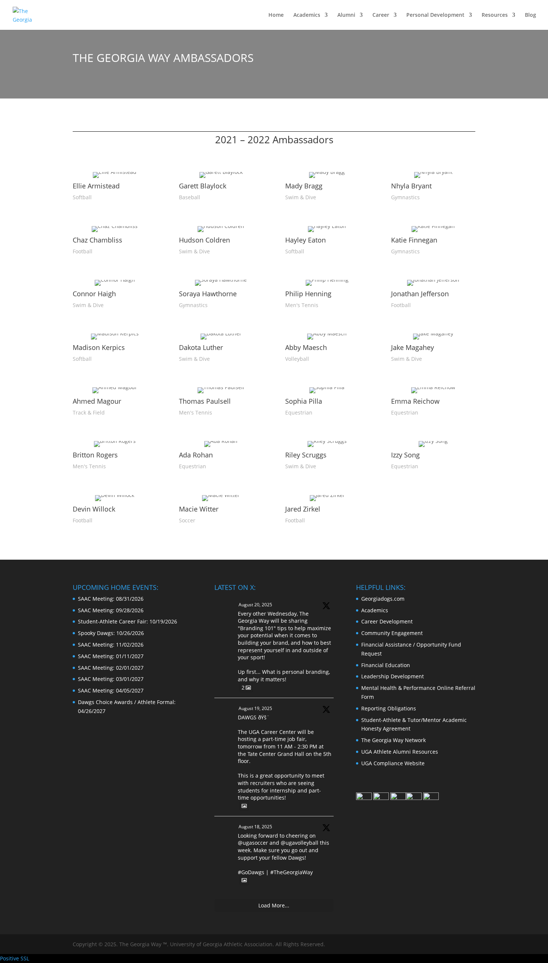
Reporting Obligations (388, 708)
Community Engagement (392, 633)
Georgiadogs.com (382, 598)
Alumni (346, 15)
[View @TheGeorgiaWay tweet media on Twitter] (244, 805)
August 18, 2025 (255, 826)
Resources (495, 15)
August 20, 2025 (255, 604)
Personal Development (435, 15)
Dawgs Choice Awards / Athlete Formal (126, 702)
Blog (530, 15)
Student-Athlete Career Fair (112, 621)
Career (380, 15)
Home (276, 15)
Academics (306, 15)
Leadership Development (392, 676)
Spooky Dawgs (95, 633)
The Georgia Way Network (393, 740)
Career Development (387, 621)
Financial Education (385, 665)
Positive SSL (14, 958)
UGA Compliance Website (393, 763)
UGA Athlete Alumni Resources (399, 751)
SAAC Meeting (95, 598)
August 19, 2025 (255, 708)
